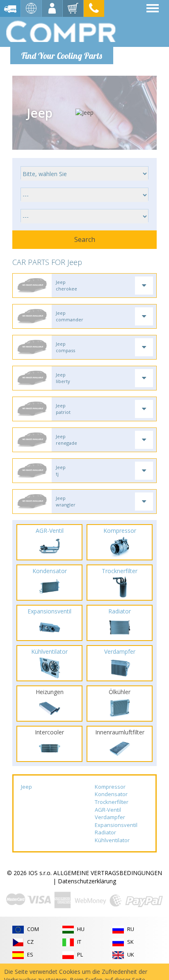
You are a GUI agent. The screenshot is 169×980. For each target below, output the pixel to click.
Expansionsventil (116, 825)
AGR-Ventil (108, 809)
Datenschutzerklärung (87, 881)
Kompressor (110, 786)
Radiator (105, 832)
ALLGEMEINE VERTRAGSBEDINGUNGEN (107, 873)
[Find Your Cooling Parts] (61, 31)
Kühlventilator (112, 840)
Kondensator (111, 794)
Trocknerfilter (111, 802)
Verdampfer (110, 817)
